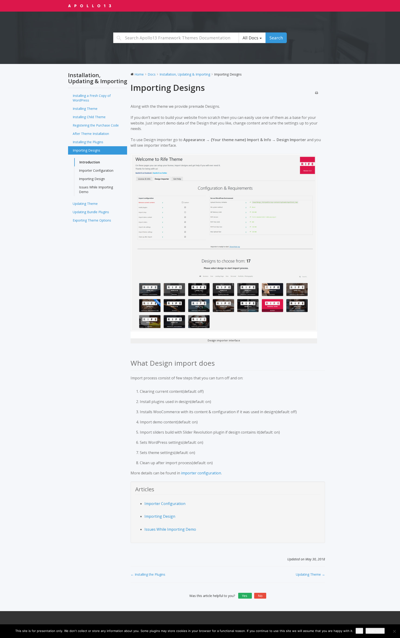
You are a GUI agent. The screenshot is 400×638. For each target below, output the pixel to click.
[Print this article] (316, 93)
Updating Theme (85, 203)
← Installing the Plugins (148, 574)
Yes (245, 596)
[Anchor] (218, 363)
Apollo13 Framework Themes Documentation (97, 5)
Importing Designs (86, 150)
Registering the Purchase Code (96, 125)
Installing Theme (85, 108)
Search (276, 38)
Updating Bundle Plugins (91, 212)
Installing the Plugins (88, 142)
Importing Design (92, 179)
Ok (359, 631)
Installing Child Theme (89, 117)
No (260, 596)
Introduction (89, 162)
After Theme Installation (91, 133)
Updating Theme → (310, 574)
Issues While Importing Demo (96, 189)
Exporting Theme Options (92, 220)
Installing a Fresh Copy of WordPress (92, 97)
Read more (375, 631)
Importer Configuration (96, 170)
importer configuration (201, 473)
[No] (394, 631)
